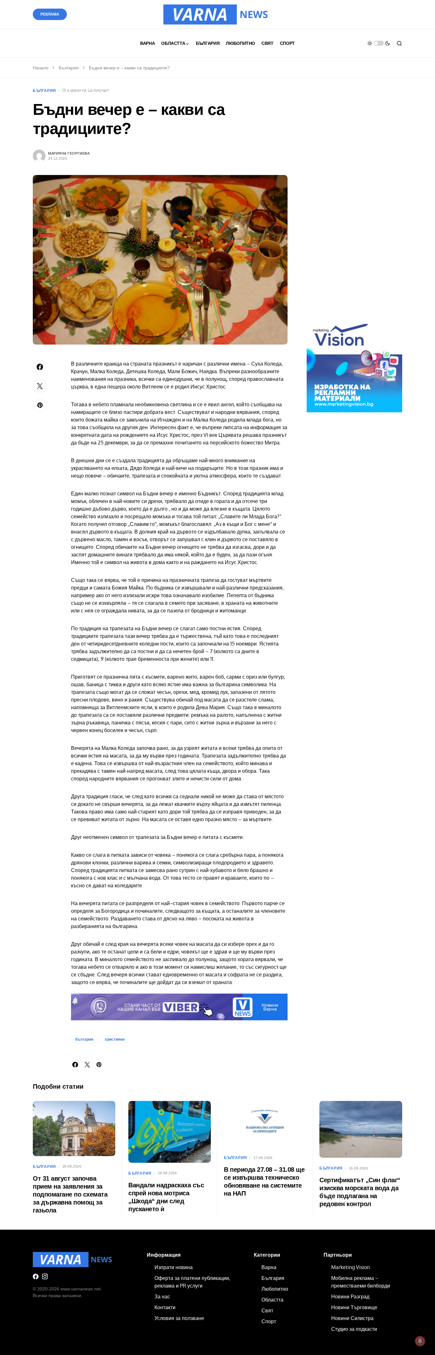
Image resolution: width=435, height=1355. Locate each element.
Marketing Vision (350, 1267)
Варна (268, 1267)
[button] (378, 43)
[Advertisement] (354, 206)
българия (84, 1039)
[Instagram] (45, 1276)
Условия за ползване (179, 1318)
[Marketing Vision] (354, 364)
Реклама (49, 14)
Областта (272, 1299)
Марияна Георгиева (68, 153)
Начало (40, 67)
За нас (162, 1296)
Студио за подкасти (354, 1329)
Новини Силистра (352, 1318)
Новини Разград (350, 1296)
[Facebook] (36, 1276)
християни (115, 1039)
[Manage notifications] (420, 1341)
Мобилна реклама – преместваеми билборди (360, 1282)
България (69, 67)
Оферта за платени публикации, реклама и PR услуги (192, 1282)
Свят (267, 1310)
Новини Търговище (354, 1307)
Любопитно (274, 1289)
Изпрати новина (173, 1267)
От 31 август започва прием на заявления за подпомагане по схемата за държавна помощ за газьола (70, 1194)
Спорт (268, 1321)
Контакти (164, 1307)
